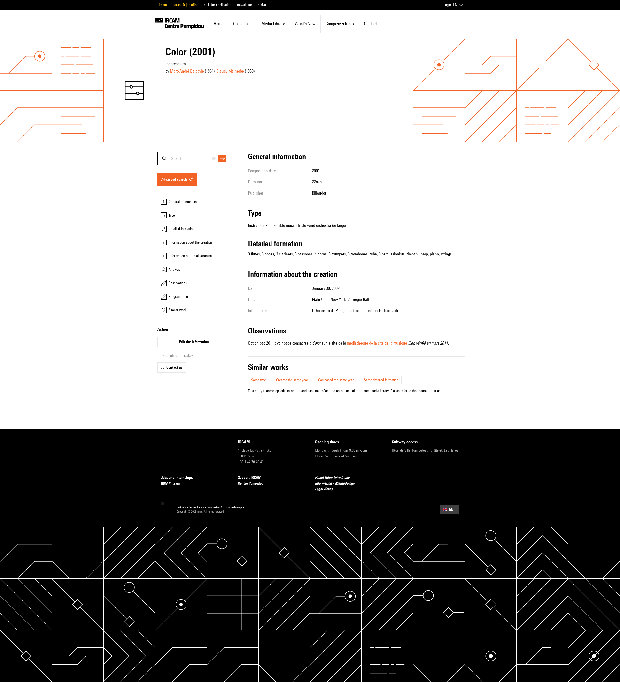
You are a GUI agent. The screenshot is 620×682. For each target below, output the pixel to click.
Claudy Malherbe (230, 71)
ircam (163, 4)
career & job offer (185, 4)
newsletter (244, 4)
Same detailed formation (381, 380)
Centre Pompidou (251, 483)
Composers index (340, 23)
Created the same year (292, 380)
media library (273, 23)
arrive (262, 4)
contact (370, 23)
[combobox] (193, 158)
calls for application (217, 4)
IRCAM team (170, 483)
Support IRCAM (249, 477)
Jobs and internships (177, 477)
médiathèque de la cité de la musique (377, 342)
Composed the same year (336, 380)
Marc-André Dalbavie (187, 71)
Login (447, 4)
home (218, 23)
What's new (305, 23)
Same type (258, 380)
